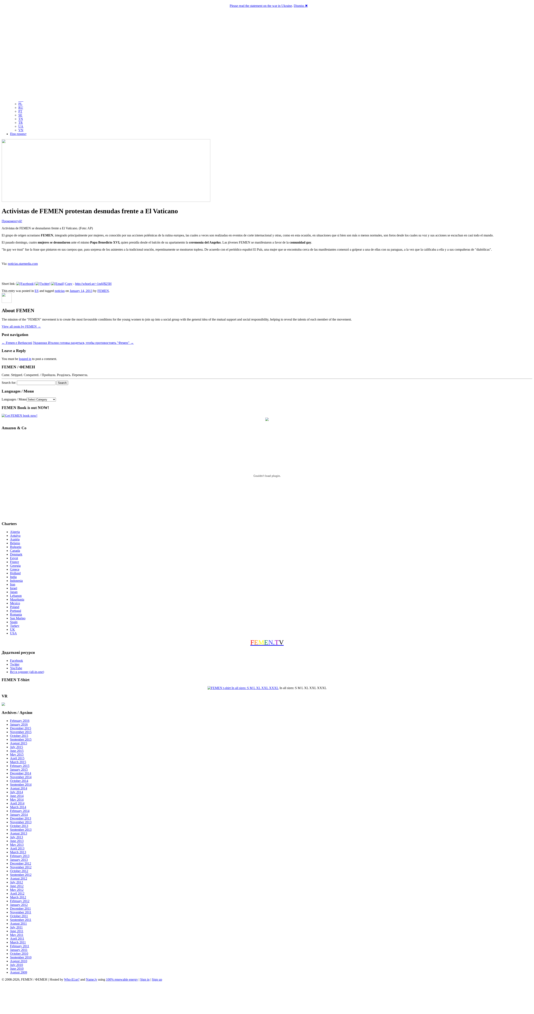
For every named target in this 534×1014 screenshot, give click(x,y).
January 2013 (19, 859)
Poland (14, 607)
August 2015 (18, 743)
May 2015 (17, 754)
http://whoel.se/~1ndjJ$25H (93, 283)
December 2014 (20, 773)
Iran (12, 584)
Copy (68, 283)
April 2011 (17, 938)
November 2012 (20, 867)
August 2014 (18, 788)
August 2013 (18, 833)
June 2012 (17, 886)
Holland (15, 573)
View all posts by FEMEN (21, 326)
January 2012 (19, 905)
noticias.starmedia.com (23, 263)
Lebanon (16, 595)
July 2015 (16, 747)
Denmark (16, 554)
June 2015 (17, 751)
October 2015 (19, 735)
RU (20, 107)
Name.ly (91, 979)
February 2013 (19, 856)
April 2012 (17, 893)
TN (20, 119)
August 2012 (18, 878)
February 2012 (19, 901)
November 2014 (20, 777)
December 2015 (20, 728)
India (13, 577)
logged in (25, 359)
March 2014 (18, 807)
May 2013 (17, 844)
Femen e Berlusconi (17, 343)
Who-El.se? (71, 979)
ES (37, 291)
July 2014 (16, 792)
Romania (16, 614)
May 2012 (17, 890)
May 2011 (16, 935)
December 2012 (20, 863)
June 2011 (16, 931)
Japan (14, 592)
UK (12, 629)
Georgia (15, 565)
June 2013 (17, 841)
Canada (15, 550)
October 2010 (19, 953)
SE (20, 115)
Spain (14, 622)
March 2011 (18, 942)
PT (20, 111)
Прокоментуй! (12, 221)
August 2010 (18, 961)
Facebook (16, 660)
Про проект (18, 134)
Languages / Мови (14, 399)
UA (20, 126)
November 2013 (20, 822)
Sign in (145, 979)
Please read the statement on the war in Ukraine (261, 6)
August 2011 (18, 923)
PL (20, 104)
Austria (15, 539)
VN (20, 130)
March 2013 (18, 852)
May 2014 (17, 799)
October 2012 (19, 871)
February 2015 (19, 766)
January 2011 (19, 950)
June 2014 (17, 796)
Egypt (14, 558)
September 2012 (20, 874)
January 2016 (19, 724)
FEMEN (103, 291)
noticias (60, 291)
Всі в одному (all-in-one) (27, 672)
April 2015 (17, 758)
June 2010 (17, 968)
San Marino (17, 618)
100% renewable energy (122, 979)
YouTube (16, 668)
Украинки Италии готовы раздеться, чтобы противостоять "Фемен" (83, 343)
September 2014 (20, 784)
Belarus (15, 543)
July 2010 (16, 965)
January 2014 (19, 814)
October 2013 (19, 826)
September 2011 (20, 920)
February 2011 (19, 946)
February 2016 (19, 720)
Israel (13, 588)
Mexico (15, 603)
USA (13, 633)
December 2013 (20, 818)
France (14, 562)
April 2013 (17, 848)
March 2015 (18, 762)
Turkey (14, 626)
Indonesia (16, 580)
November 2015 (20, 732)
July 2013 (16, 837)
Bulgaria (15, 547)
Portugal (15, 610)
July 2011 (16, 927)
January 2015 (19, 769)
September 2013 (20, 829)
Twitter (14, 664)
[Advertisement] (267, 998)
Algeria (15, 532)
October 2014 (19, 781)
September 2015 (20, 739)
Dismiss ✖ (301, 6)
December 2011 (20, 908)
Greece (14, 569)
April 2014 (17, 803)
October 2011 (19, 916)
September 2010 (20, 957)
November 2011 (20, 912)
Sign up (157, 979)
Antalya (15, 535)
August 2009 (18, 972)
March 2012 (18, 897)
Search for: (9, 382)
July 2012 (16, 882)
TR (20, 122)
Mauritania (17, 599)
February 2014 (19, 811)
